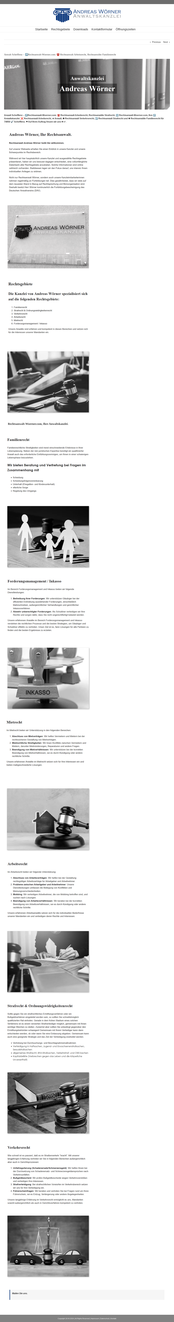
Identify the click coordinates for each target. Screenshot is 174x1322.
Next (165, 42)
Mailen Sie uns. (20, 1293)
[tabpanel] (87, 859)
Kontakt (113, 1319)
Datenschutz (104, 1319)
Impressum (95, 1319)
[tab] (38, 424)
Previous (156, 42)
